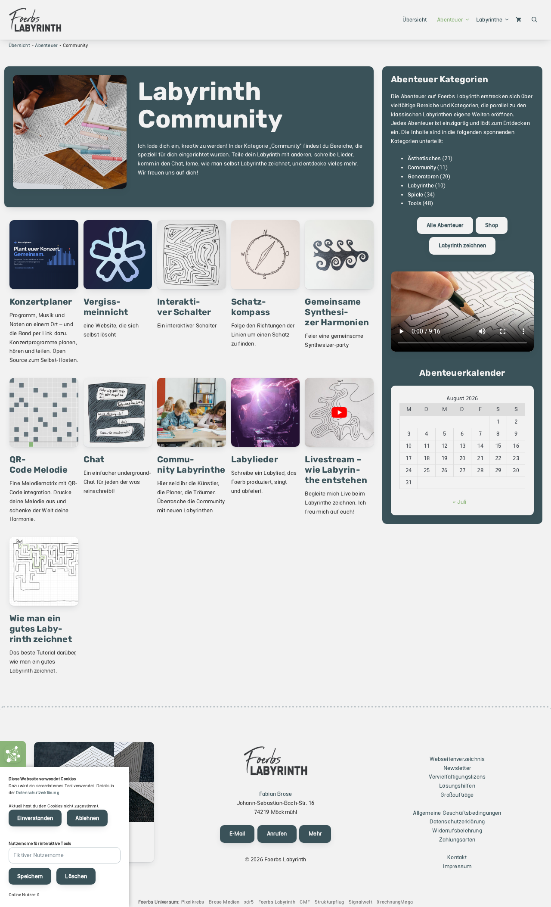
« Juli (459, 502)
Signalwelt (360, 902)
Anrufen (277, 833)
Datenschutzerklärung (457, 821)
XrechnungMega (395, 902)
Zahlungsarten (457, 839)
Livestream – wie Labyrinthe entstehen (336, 469)
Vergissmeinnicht (106, 306)
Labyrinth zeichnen (462, 245)
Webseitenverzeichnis (457, 759)
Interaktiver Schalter (184, 306)
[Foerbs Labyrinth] (35, 20)
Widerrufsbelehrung (457, 830)
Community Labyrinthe (191, 464)
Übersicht (414, 19)
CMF (305, 902)
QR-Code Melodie (38, 464)
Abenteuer (450, 19)
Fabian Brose (275, 794)
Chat (94, 459)
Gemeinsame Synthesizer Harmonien (337, 311)
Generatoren (423, 176)
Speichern (30, 876)
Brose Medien (224, 902)
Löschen (76, 876)
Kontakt (457, 857)
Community (422, 167)
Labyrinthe (489, 19)
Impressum (457, 866)
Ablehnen (87, 818)
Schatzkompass (250, 306)
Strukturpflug (329, 902)
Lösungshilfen (457, 785)
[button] (534, 20)
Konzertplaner (40, 301)
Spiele (415, 194)
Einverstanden (35, 818)
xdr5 (249, 902)
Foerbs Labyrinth (276, 902)
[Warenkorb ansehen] (518, 20)
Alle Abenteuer (445, 225)
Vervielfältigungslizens (457, 776)
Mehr (315, 833)
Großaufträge (457, 795)
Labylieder (254, 459)
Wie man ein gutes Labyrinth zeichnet (40, 628)
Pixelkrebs (192, 902)
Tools (414, 203)
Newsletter (457, 768)
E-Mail (237, 833)
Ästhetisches (424, 158)
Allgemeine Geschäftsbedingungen (457, 813)
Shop (491, 225)
